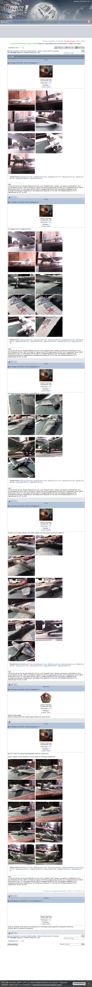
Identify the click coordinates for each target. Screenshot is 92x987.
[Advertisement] (46, 32)
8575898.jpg (38, 664)
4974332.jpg (66, 480)
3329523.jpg (38, 177)
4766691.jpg (33, 869)
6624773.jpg (80, 867)
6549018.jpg (65, 340)
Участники (59, 41)
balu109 (46, 898)
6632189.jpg (47, 665)
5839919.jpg (19, 341)
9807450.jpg (33, 665)
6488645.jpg (33, 482)
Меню (5, 22)
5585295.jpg (23, 664)
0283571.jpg (79, 177)
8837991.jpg (23, 867)
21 (40, 727)
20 (40, 689)
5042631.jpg (66, 867)
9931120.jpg (65, 177)
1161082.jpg (51, 340)
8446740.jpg (52, 480)
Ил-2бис (13, 52)
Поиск (78, 41)
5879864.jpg (38, 867)
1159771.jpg (47, 869)
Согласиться (79, 983)
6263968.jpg (52, 177)
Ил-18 (46, 60)
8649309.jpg (19, 178)
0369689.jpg (75, 869)
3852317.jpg (47, 341)
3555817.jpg (80, 480)
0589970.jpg (61, 869)
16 (38, 63)
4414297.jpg (19, 665)
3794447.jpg (80, 664)
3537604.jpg (79, 340)
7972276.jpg (23, 340)
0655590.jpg (33, 341)
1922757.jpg (52, 867)
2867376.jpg (23, 480)
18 (39, 367)
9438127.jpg (52, 664)
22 (42, 901)
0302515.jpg (33, 178)
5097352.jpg (61, 665)
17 (39, 202)
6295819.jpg (61, 341)
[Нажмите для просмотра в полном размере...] (21, 110)
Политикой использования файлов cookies (47, 985)
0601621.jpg (66, 664)
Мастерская (48, 51)
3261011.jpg (19, 869)
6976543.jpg (38, 480)
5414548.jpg (23, 177)
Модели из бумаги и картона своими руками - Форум (24, 51)
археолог (46, 686)
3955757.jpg (75, 341)
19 (40, 506)
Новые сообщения (49, 41)
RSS (82, 41)
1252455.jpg (19, 482)
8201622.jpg (38, 340)
